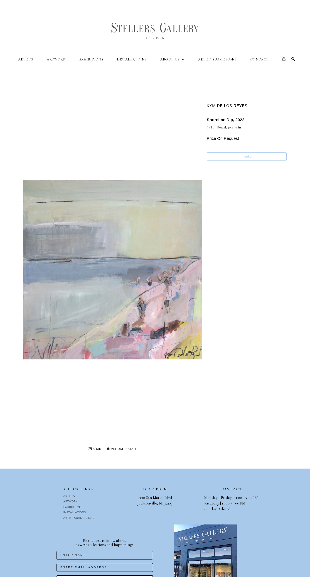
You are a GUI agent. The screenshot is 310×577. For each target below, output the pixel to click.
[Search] (293, 59)
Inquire (247, 156)
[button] (172, 59)
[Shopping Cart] (283, 59)
